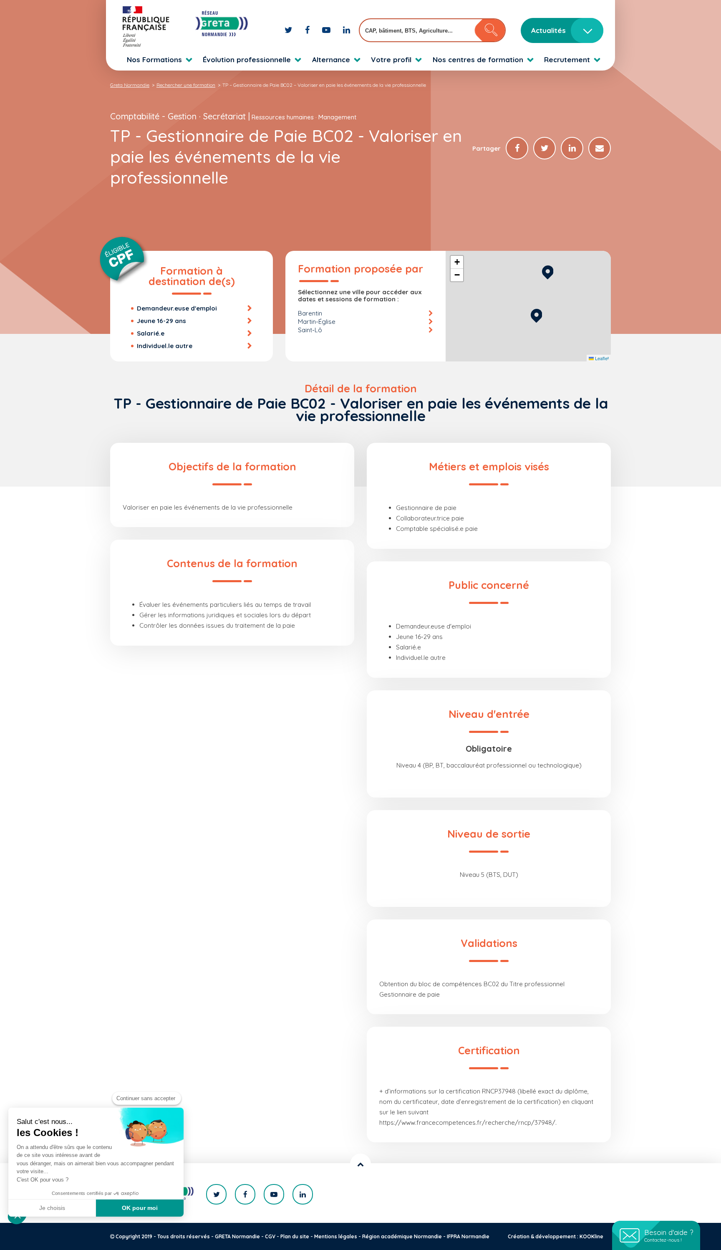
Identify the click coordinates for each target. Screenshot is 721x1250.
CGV (270, 1236)
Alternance (331, 59)
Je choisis (52, 1208)
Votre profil (391, 59)
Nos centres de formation (478, 59)
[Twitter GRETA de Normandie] (290, 30)
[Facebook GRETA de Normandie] (308, 30)
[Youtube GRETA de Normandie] (327, 30)
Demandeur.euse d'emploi (177, 308)
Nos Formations (154, 59)
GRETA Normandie (237, 1236)
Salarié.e (150, 333)
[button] (536, 314)
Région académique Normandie (402, 1236)
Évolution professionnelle (247, 59)
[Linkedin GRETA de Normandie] (346, 30)
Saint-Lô (310, 330)
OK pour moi (140, 1208)
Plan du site (294, 1236)
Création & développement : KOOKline (555, 1236)
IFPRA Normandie (468, 1236)
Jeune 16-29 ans (161, 321)
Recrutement (567, 59)
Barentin (310, 313)
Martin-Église (316, 322)
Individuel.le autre (164, 346)
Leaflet (601, 358)
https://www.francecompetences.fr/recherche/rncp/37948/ (467, 1122)
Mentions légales (335, 1236)
